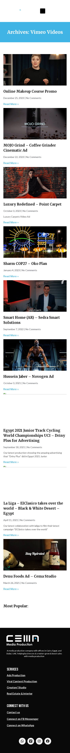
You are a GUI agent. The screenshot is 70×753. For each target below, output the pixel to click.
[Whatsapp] (22, 741)
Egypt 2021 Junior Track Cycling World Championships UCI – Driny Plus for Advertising (34, 435)
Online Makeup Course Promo (30, 91)
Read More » (11, 104)
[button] (42, 11)
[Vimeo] (30, 741)
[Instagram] (39, 741)
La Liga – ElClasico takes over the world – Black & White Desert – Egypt (33, 508)
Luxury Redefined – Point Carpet (32, 204)
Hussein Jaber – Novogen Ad (28, 376)
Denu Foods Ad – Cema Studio (29, 576)
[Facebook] (47, 741)
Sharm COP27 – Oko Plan (25, 263)
